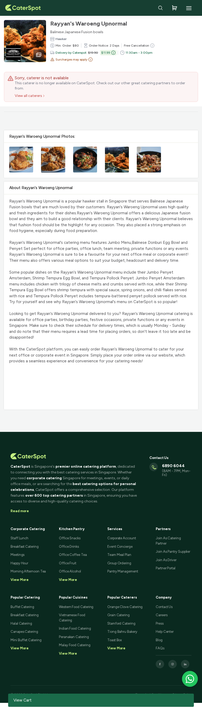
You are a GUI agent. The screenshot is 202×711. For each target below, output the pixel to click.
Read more (20, 511)
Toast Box (114, 640)
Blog (159, 640)
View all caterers (28, 95)
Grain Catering (118, 615)
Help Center (165, 632)
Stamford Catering (121, 623)
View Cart (22, 700)
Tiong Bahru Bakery (122, 632)
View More (20, 648)
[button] (71, 59)
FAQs (160, 648)
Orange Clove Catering (125, 607)
